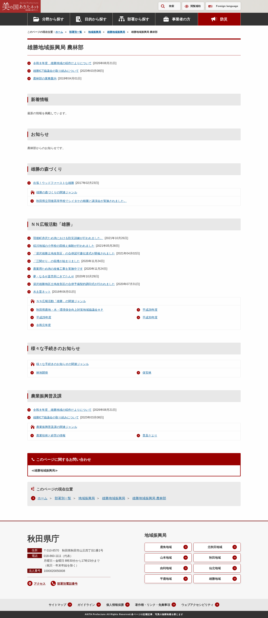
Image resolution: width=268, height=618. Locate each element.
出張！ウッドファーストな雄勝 (53, 182)
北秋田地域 (215, 547)
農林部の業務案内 (45, 78)
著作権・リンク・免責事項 (152, 604)
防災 (224, 19)
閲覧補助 (196, 6)
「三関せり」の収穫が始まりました (56, 261)
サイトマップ (57, 604)
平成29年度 (43, 317)
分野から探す (53, 19)
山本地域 (166, 557)
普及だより (150, 435)
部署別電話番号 (67, 583)
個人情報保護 (115, 604)
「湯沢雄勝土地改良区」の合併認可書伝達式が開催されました (74, 253)
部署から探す (138, 19)
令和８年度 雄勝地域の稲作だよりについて (62, 63)
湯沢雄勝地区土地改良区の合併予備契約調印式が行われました (74, 284)
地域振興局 (94, 31)
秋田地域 (215, 557)
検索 (171, 6)
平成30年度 (150, 317)
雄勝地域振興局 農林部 (149, 498)
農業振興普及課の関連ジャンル (56, 426)
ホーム (59, 31)
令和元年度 (43, 325)
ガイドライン (86, 604)
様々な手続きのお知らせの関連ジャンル (62, 364)
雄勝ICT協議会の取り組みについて (56, 70)
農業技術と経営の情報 (50, 435)
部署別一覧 (75, 31)
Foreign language (227, 6)
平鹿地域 (166, 578)
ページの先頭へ (258, 610)
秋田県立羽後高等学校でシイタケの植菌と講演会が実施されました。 (81, 200)
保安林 (147, 372)
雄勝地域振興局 (116, 31)
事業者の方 (181, 19)
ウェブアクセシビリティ (197, 604)
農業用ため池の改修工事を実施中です (58, 268)
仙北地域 (215, 568)
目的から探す (96, 19)
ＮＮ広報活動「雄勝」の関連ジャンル (61, 301)
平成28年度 (150, 309)
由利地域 (166, 568)
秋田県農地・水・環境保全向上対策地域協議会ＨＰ (69, 309)
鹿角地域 (166, 547)
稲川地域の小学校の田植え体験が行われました (63, 245)
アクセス (40, 583)
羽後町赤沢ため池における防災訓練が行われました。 (68, 238)
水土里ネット (42, 291)
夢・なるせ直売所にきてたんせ (53, 276)
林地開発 (42, 372)
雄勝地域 (215, 578)
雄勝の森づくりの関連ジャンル (56, 192)
